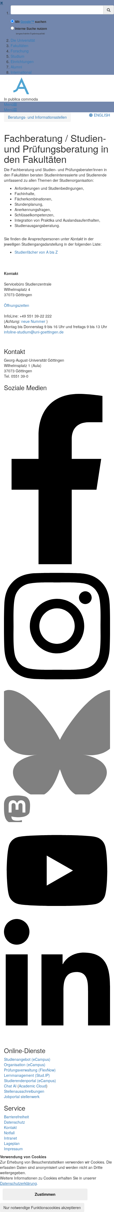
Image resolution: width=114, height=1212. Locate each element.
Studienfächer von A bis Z (36, 252)
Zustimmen (45, 1194)
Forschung (20, 50)
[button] (10, 104)
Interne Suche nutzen (31, 28)
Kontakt (10, 1127)
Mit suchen (30, 21)
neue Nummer (33, 321)
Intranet (10, 1138)
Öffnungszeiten (16, 305)
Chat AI (10, 1086)
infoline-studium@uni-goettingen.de (34, 332)
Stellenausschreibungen (24, 1091)
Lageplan (12, 1143)
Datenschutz (14, 1122)
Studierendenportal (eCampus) (30, 1080)
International (21, 72)
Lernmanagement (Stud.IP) (27, 1075)
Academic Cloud (32, 1086)
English (101, 115)
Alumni (16, 66)
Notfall (9, 1132)
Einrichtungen (22, 61)
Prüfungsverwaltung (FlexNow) (30, 1070)
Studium (17, 56)
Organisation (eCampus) (24, 1064)
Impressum (13, 1148)
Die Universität (23, 40)
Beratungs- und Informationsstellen (37, 117)
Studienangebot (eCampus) (27, 1059)
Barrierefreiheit (16, 1116)
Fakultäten (19, 45)
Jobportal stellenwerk (22, 1096)
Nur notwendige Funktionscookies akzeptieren (42, 1207)
